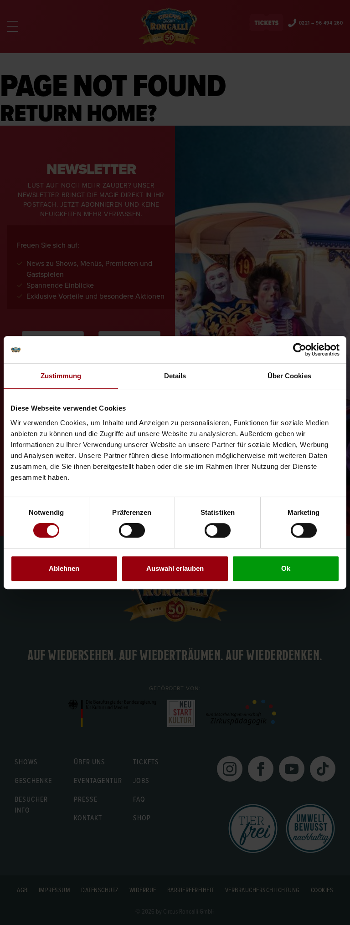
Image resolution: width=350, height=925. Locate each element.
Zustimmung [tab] (61, 376)
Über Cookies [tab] (289, 376)
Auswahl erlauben (175, 568)
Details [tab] (175, 376)
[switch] (132, 530)
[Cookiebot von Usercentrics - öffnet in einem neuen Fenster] (300, 349)
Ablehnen (64, 568)
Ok (285, 568)
